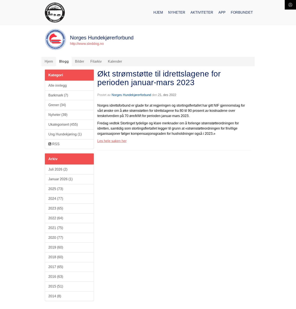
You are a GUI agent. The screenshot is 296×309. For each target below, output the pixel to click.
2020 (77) (55, 237)
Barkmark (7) (58, 95)
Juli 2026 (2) (57, 169)
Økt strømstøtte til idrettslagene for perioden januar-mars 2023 (159, 78)
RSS (55, 144)
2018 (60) (55, 257)
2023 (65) (55, 208)
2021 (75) (55, 228)
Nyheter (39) (57, 115)
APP (222, 12)
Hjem (158, 12)
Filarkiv (96, 61)
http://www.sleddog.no (87, 44)
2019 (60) (55, 247)
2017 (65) (55, 267)
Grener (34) (57, 105)
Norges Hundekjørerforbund (131, 95)
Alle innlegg (57, 85)
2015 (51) (55, 286)
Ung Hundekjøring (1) (65, 134)
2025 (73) (55, 189)
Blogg (64, 61)
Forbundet (242, 12)
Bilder (79, 61)
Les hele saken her (112, 141)
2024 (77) (55, 198)
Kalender (115, 61)
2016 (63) (55, 276)
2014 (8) (54, 296)
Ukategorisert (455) (63, 124)
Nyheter (176, 12)
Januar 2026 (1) (60, 179)
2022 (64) (55, 218)
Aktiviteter (201, 12)
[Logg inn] (290, 5)
